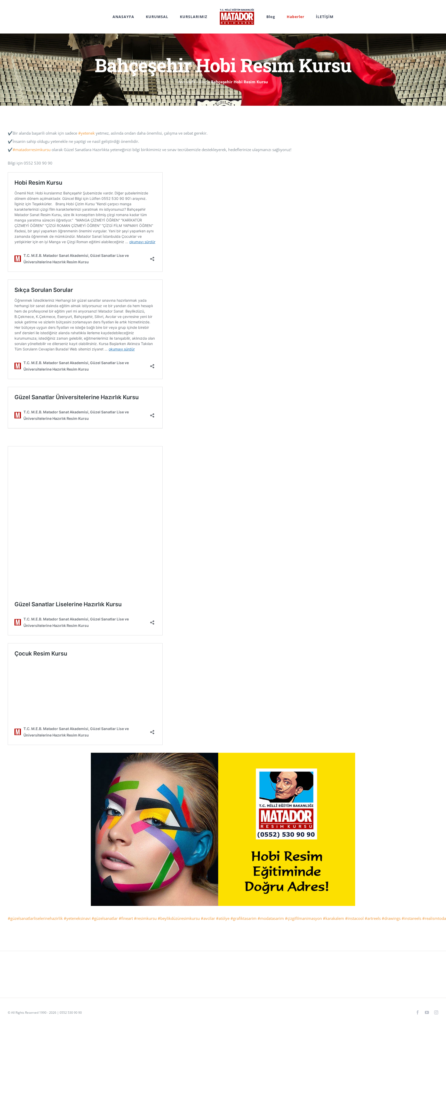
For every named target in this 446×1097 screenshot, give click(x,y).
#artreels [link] (373, 918)
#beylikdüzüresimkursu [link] (179, 918)
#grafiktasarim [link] (243, 918)
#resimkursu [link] (145, 918)
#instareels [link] (411, 918)
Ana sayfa (186, 81)
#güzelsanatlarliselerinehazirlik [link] (35, 918)
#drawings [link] (391, 918)
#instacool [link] (354, 918)
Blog (203, 81)
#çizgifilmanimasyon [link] (303, 918)
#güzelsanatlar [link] (105, 918)
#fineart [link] (126, 918)
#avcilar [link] (208, 918)
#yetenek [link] (86, 133)
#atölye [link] (222, 918)
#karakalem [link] (333, 918)
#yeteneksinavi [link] (77, 918)
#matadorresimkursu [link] (32, 149)
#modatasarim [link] (271, 918)
